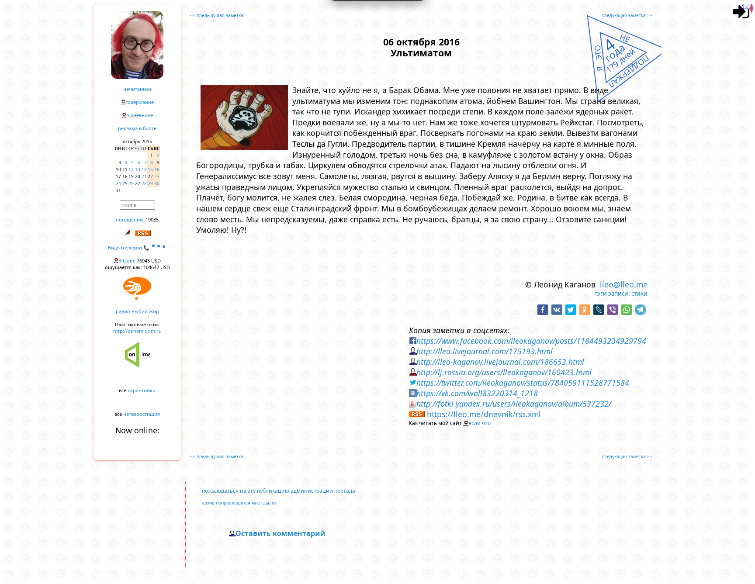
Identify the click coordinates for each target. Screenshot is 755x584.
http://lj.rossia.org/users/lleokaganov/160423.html (504, 372)
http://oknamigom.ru (137, 331)
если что (479, 423)
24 (118, 183)
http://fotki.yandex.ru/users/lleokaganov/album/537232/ (513, 403)
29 (150, 183)
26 (131, 183)
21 (144, 176)
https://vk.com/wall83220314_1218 (477, 393)
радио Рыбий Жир (137, 311)
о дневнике (139, 115)
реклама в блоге (137, 128)
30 (156, 183)
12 (131, 169)
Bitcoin (126, 260)
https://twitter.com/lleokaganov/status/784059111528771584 (522, 382)
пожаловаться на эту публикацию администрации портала (278, 490)
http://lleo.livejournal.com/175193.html (484, 351)
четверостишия (141, 414)
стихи (639, 293)
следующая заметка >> (627, 15)
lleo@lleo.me (624, 284)
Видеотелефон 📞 (129, 247)
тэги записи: (612, 293)
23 (156, 176)
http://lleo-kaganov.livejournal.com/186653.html (500, 361)
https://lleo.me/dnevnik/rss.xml (484, 414)
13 (137, 169)
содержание (139, 102)
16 (156, 169)
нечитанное (137, 89)
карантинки (142, 390)
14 (144, 169)
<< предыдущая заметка (216, 15)
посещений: (130, 219)
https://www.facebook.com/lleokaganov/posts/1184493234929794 (531, 340)
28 (144, 183)
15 (150, 169)
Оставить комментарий (281, 533)
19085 (152, 219)
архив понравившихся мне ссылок (239, 503)
